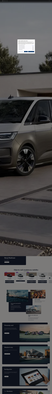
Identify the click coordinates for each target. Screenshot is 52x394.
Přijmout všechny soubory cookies (31, 51)
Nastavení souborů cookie (20, 51)
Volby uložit (26, 51)
